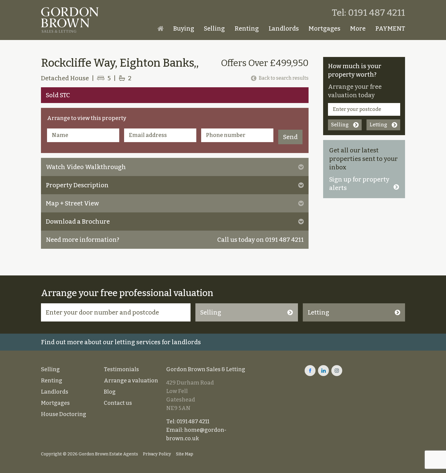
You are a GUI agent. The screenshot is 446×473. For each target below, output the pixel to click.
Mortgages (324, 28)
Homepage (160, 28)
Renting (247, 28)
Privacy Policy (157, 454)
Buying (183, 28)
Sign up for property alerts (359, 184)
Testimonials (121, 369)
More (358, 28)
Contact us (118, 403)
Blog (110, 391)
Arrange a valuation (131, 380)
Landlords (284, 28)
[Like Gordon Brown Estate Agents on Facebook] (310, 370)
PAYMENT (390, 28)
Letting (378, 125)
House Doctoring (63, 414)
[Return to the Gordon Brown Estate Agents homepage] (70, 20)
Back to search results (284, 78)
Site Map (184, 454)
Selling (214, 28)
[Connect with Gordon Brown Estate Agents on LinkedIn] (323, 370)
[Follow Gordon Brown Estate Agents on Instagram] (336, 370)
